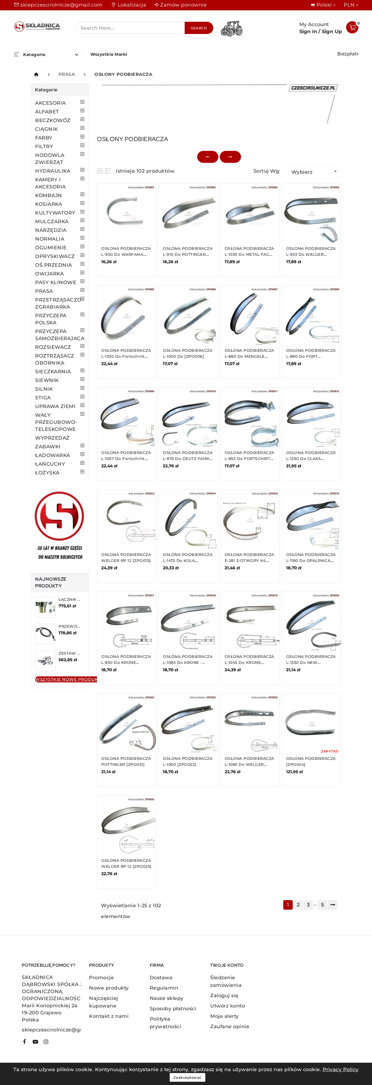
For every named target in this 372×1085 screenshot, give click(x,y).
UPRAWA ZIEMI (55, 406)
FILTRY (44, 147)
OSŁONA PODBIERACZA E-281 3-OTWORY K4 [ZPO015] (249, 560)
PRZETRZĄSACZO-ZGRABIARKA (59, 303)
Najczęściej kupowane (103, 1002)
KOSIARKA (48, 204)
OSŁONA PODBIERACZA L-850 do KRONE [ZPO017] (126, 662)
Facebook (26, 1042)
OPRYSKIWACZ (55, 256)
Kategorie (46, 90)
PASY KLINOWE (55, 282)
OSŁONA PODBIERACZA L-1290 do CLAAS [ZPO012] (311, 458)
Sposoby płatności (173, 1009)
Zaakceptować (187, 1077)
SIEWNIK (47, 380)
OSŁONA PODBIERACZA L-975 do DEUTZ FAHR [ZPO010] (187, 458)
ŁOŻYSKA (47, 473)
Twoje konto (226, 965)
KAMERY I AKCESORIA (50, 183)
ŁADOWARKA (52, 455)
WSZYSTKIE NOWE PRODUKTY (69, 679)
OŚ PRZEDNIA (53, 265)
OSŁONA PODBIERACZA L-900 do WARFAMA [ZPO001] (126, 254)
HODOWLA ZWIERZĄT (50, 158)
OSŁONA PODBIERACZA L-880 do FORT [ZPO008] (311, 356)
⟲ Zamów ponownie (180, 5)
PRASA (44, 291)
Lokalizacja (132, 5)
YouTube (37, 1042)
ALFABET (47, 112)
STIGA (43, 398)
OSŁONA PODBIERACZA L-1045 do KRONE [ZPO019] (249, 662)
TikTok (56, 1043)
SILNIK (44, 389)
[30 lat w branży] (60, 526)
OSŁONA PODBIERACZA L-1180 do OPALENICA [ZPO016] (311, 560)
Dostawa (161, 978)
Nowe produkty (109, 988)
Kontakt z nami (109, 1016)
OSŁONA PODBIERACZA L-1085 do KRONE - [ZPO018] (187, 662)
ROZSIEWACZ (53, 347)
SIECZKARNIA (53, 372)
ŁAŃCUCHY (50, 464)
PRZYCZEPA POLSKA (51, 319)
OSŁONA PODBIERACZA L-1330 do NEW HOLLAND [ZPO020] (311, 662)
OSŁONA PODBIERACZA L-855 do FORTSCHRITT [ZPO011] (249, 458)
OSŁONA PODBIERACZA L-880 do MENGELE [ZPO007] (249, 356)
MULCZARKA (52, 222)
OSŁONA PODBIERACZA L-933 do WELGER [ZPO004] (311, 254)
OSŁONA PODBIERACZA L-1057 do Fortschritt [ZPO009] (126, 458)
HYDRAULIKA (52, 171)
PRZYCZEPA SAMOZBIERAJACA (59, 334)
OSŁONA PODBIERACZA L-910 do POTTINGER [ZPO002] (187, 254)
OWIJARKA (49, 274)
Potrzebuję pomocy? (48, 965)
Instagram (48, 1042)
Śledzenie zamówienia (226, 981)
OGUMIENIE (51, 248)
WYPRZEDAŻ (52, 438)
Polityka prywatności (165, 1023)
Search (199, 28)
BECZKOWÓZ (53, 120)
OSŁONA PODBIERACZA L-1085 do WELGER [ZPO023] (249, 764)
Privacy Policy (341, 1069)
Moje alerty (224, 1016)
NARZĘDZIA (51, 230)
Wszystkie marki (108, 54)
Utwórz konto (227, 1006)
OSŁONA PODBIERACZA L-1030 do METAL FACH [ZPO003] (249, 254)
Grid (100, 170)
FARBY (44, 138)
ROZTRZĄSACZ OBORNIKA (54, 359)
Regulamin (164, 988)
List (108, 170)
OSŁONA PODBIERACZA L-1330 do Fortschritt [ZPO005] (126, 356)
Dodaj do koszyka (125, 265)
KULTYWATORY (55, 213)
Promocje (101, 978)
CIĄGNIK (46, 129)
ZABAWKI (48, 447)
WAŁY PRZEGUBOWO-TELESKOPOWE (56, 422)
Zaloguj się (224, 996)
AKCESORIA (50, 103)
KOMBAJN (48, 195)
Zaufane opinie (229, 1027)
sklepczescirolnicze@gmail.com (61, 5)
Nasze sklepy (167, 998)
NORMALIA (49, 239)
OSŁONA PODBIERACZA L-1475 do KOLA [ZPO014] (187, 560)
